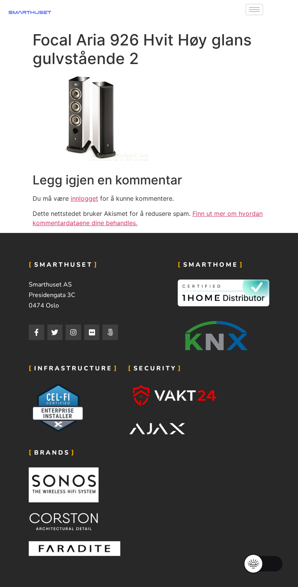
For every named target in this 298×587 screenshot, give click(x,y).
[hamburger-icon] (254, 9)
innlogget (84, 198)
